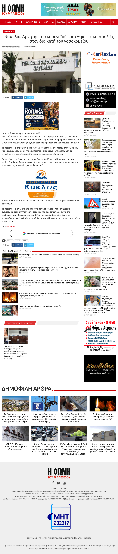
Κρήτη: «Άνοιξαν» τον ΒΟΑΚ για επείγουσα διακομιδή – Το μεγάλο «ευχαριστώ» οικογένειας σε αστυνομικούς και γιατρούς (73, 449)
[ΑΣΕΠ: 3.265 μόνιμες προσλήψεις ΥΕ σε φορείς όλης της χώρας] (15, 433)
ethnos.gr (11, 226)
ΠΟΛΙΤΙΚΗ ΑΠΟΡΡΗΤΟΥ (64, 538)
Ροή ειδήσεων (9, 31)
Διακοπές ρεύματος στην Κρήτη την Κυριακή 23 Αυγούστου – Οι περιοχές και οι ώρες (44, 418)
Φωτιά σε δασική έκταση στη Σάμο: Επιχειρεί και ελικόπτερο (108, 187)
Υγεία (83, 22)
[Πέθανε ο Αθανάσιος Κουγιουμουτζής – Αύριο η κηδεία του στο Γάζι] (103, 403)
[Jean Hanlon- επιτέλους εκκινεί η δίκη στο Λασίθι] (10, 310)
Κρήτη (19, 22)
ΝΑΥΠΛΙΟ (25, 240)
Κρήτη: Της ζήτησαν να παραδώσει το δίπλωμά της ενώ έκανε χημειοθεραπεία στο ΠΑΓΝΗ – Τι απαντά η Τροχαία (44, 449)
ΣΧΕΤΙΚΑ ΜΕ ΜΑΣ (34, 538)
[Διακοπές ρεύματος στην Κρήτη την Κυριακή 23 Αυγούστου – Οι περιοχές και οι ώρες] (44, 403)
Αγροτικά (72, 22)
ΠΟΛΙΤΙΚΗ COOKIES (83, 538)
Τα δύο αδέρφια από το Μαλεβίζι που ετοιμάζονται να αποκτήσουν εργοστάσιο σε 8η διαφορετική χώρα (15, 418)
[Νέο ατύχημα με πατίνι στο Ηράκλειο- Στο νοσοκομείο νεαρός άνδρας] (10, 258)
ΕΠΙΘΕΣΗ (17, 240)
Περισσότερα (96, 22)
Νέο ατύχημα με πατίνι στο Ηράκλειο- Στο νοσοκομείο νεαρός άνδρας (49, 255)
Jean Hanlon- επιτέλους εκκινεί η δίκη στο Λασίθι (40, 306)
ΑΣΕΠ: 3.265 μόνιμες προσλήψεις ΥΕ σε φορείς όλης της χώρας (15, 446)
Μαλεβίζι (8, 22)
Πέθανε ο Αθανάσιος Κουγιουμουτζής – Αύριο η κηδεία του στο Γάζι (102, 416)
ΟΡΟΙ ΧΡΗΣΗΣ (48, 538)
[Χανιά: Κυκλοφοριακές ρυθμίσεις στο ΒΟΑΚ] (92, 203)
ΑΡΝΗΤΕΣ (9, 240)
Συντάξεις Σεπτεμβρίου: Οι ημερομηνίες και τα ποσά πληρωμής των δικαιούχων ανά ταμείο (73, 418)
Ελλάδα (61, 22)
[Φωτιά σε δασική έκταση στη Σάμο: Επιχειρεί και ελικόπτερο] (92, 187)
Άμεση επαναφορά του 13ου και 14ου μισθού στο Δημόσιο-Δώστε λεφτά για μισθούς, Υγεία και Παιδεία (102, 448)
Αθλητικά (49, 22)
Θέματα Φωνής (33, 22)
